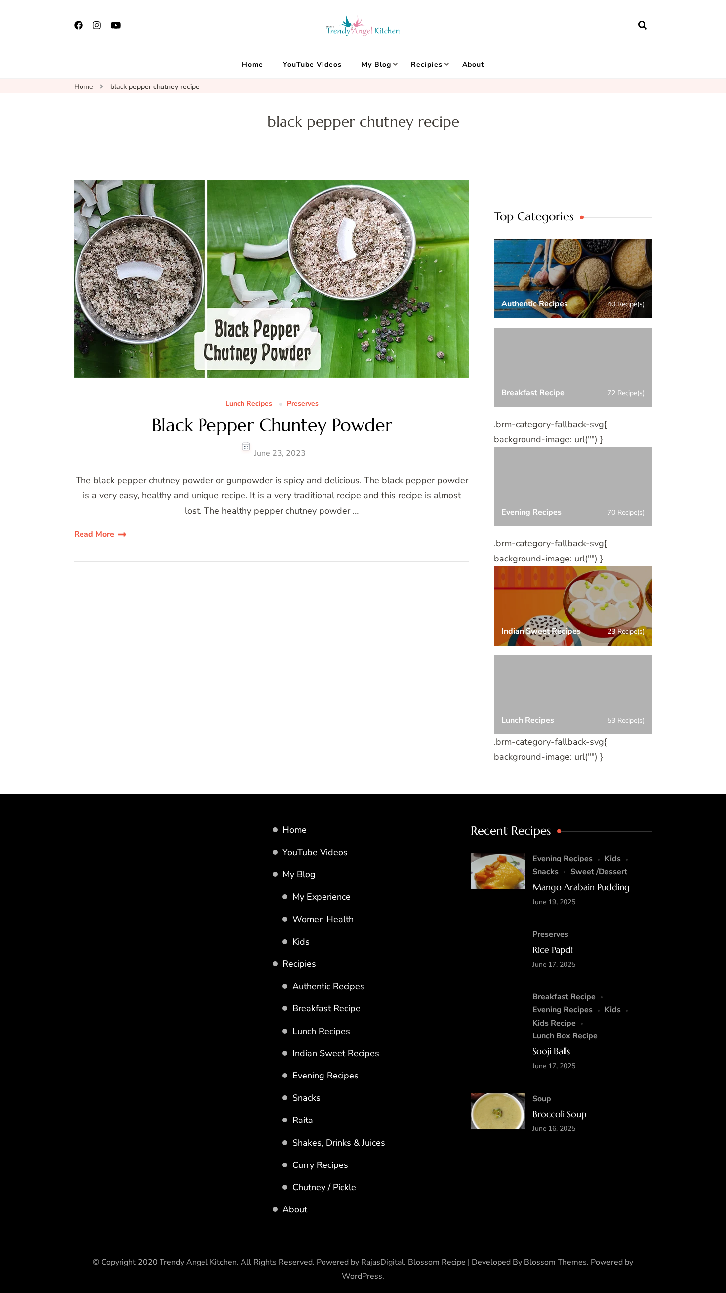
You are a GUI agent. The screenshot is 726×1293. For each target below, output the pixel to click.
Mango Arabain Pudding (581, 887)
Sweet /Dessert (598, 871)
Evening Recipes (325, 1075)
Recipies (427, 64)
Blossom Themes (555, 1262)
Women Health (323, 919)
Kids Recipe (554, 1023)
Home (252, 64)
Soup (541, 1098)
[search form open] (642, 25)
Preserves (303, 404)
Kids (301, 942)
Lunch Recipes (248, 404)
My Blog (376, 64)
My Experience (321, 897)
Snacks (306, 1098)
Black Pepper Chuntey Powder (272, 424)
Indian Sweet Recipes (335, 1053)
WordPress (362, 1276)
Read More (94, 534)
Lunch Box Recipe (565, 1036)
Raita (302, 1120)
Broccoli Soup (559, 1114)
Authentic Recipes (328, 986)
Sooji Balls (551, 1051)
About (473, 64)
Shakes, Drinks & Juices (338, 1143)
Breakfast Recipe (326, 1008)
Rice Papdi (552, 949)
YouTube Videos (312, 64)
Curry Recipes (320, 1165)
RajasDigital (382, 1262)
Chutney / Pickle (324, 1187)
